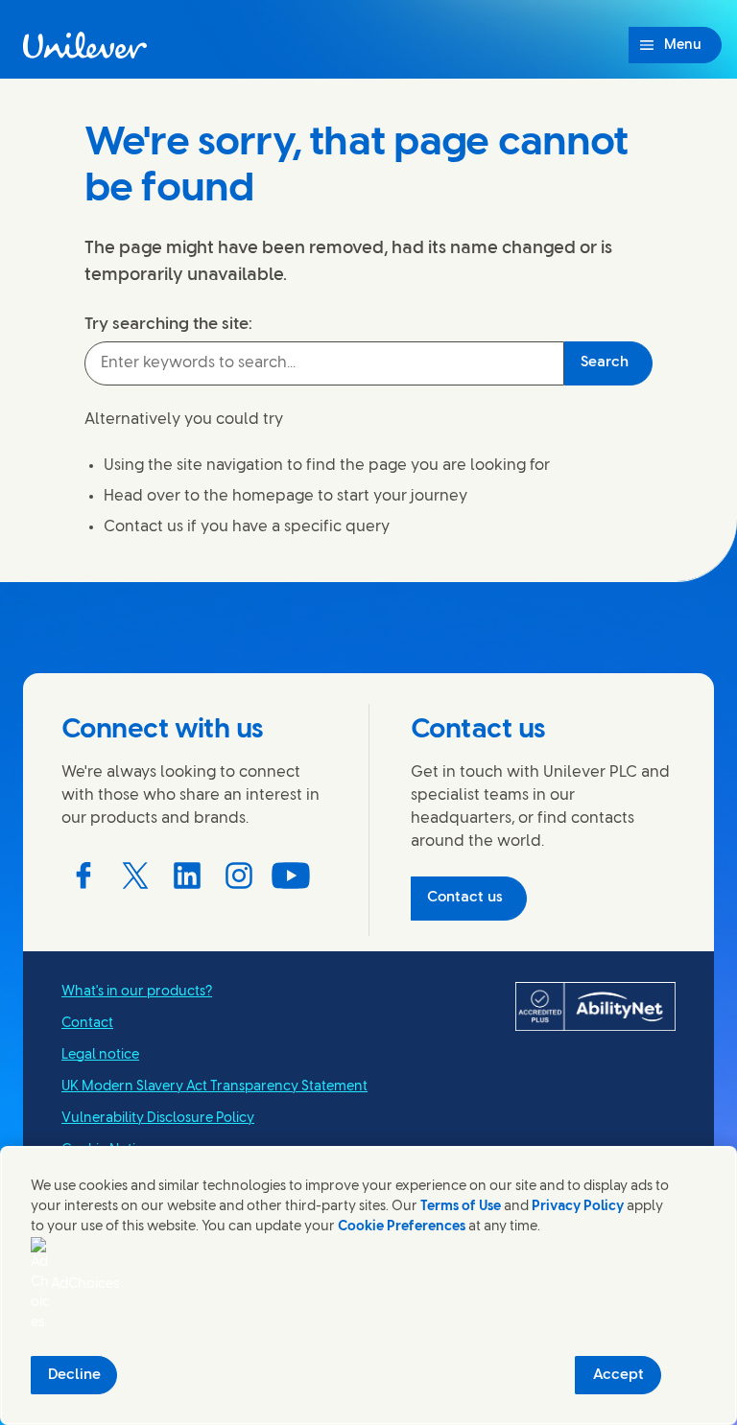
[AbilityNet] (595, 1007)
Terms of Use (460, 1207)
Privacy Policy (578, 1207)
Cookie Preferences (401, 1227)
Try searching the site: (168, 324)
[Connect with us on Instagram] (239, 875)
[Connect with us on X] (135, 875)
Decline (74, 1375)
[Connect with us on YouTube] (291, 875)
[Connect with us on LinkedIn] (187, 875)
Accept (618, 1375)
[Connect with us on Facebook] (83, 875)
